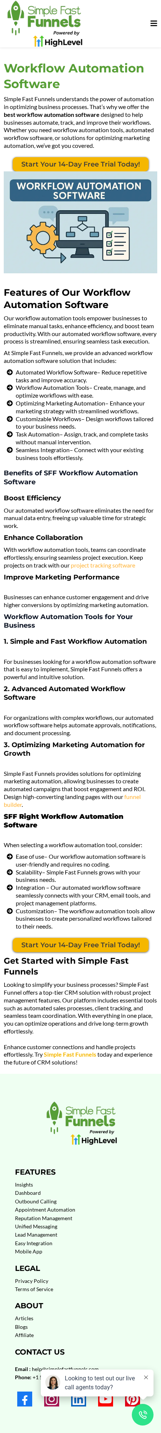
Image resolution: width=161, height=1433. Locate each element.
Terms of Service (34, 1289)
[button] (152, 23)
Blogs (21, 1327)
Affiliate (24, 1335)
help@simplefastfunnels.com (65, 1369)
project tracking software (103, 565)
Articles (24, 1318)
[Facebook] (24, 1399)
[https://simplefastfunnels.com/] (43, 23)
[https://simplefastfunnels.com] (80, 1118)
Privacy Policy (31, 1281)
